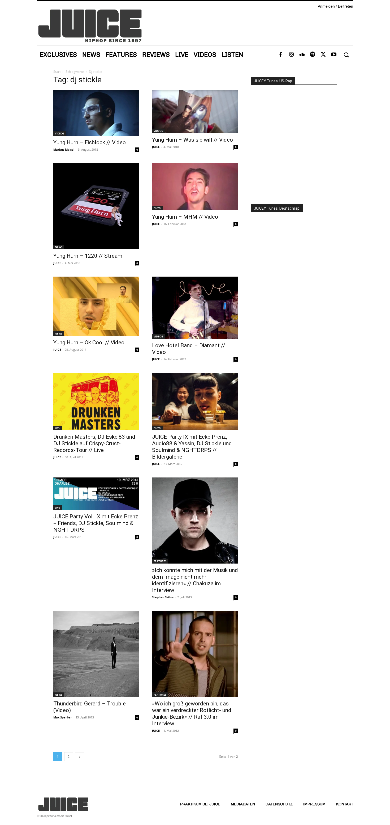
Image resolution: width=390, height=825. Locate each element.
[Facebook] (280, 54)
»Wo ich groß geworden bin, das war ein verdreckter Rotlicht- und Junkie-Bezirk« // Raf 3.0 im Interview (191, 713)
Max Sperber (62, 717)
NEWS (59, 247)
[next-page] (79, 756)
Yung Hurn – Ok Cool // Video (88, 342)
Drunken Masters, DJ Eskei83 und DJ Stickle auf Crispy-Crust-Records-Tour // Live (94, 443)
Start (56, 71)
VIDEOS (59, 133)
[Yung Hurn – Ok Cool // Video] (96, 306)
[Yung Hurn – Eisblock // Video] (96, 113)
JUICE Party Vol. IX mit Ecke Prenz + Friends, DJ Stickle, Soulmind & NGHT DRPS (95, 523)
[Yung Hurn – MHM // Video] (195, 186)
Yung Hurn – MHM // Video (185, 217)
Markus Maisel (63, 149)
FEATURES (160, 561)
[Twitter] (323, 54)
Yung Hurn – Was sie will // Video (192, 140)
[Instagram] (291, 54)
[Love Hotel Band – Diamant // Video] (195, 308)
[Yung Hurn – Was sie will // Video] (195, 111)
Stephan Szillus (163, 597)
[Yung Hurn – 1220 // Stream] (96, 206)
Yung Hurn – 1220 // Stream (87, 256)
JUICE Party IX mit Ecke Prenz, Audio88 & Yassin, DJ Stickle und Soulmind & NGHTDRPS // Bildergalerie (192, 447)
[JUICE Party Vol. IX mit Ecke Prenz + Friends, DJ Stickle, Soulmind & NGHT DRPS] (96, 493)
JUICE (156, 147)
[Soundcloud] (302, 54)
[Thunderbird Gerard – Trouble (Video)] (96, 654)
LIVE (57, 428)
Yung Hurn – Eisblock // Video (89, 142)
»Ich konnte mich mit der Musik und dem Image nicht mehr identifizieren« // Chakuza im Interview (195, 580)
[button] (346, 55)
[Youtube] (333, 54)
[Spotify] (312, 54)
